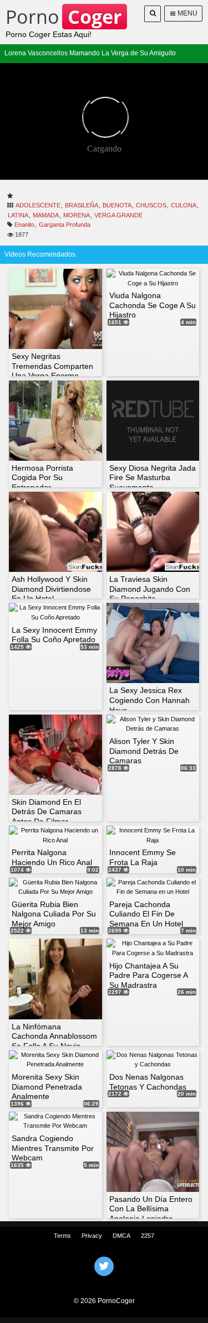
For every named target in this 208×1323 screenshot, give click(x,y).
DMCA (121, 1235)
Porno (63, 16)
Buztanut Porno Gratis (104, 1280)
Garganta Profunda (64, 224)
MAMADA (46, 215)
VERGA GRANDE (118, 215)
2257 (147, 1235)
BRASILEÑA (81, 205)
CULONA (183, 205)
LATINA (18, 215)
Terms (62, 1235)
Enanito (24, 224)
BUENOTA (117, 205)
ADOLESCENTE (38, 205)
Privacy (92, 1235)
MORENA (76, 215)
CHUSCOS (151, 205)
